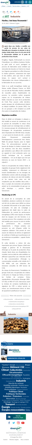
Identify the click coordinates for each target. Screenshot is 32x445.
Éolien (28, 410)
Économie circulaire (21, 404)
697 (28, 6)
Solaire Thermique (25, 400)
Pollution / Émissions (12, 396)
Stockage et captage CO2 (20, 402)
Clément (14, 23)
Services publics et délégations (10, 400)
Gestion (5, 439)
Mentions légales (14, 439)
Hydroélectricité (10, 381)
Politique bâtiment (22, 389)
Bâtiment (15, 367)
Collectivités (16, 370)
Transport (10, 404)
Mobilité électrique (12, 387)
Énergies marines (25, 407)
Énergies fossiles (15, 407)
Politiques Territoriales (16, 394)
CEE (22, 367)
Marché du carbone (16, 383)
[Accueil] (5, 3)
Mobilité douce (23, 385)
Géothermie (17, 376)
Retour (3, 6)
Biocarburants (20, 365)
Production (26, 396)
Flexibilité (26, 375)
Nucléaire (24, 387)
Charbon (27, 367)
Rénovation (10, 398)
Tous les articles (16, 6)
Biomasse (5, 367)
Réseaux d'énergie (21, 398)
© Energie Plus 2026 (16, 437)
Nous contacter (25, 439)
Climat (5, 370)
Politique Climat (16, 392)
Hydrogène (26, 378)
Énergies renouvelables (13, 410)
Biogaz (27, 365)
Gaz (12, 376)
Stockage (7, 402)
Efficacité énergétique (12, 375)
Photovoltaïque (10, 389)
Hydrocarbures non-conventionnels (12, 378)
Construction (27, 370)
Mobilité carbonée (11, 385)
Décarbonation (16, 373)
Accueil (9, 6)
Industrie (23, 6)
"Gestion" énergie (8, 365)
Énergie (6, 407)
